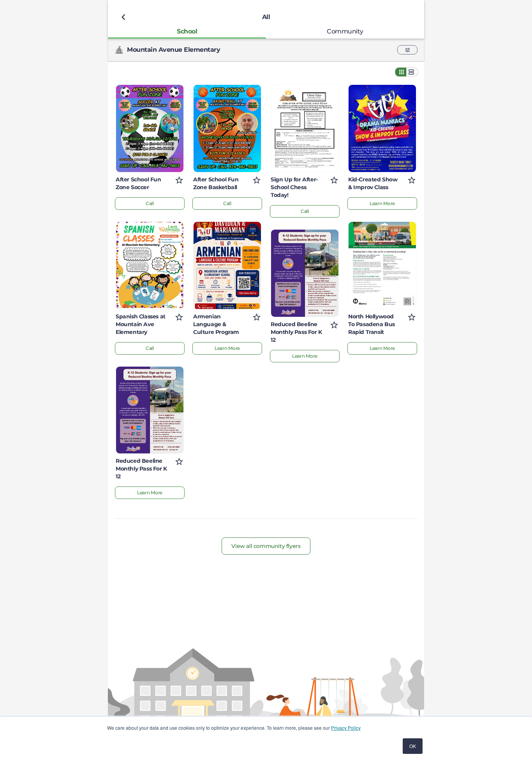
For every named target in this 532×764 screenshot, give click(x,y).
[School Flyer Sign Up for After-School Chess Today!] (305, 128)
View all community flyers (265, 546)
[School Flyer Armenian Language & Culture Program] (227, 265)
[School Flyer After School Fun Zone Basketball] (227, 128)
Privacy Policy (346, 727)
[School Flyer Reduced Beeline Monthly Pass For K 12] (150, 410)
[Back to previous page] (123, 17)
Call (150, 203)
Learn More (149, 492)
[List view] (412, 72)
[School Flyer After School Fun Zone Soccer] (150, 128)
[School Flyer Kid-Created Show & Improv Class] (382, 128)
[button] (407, 49)
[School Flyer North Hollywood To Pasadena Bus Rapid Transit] (382, 265)
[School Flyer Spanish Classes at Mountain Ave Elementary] (150, 265)
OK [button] (412, 746)
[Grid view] (401, 72)
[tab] (187, 31)
